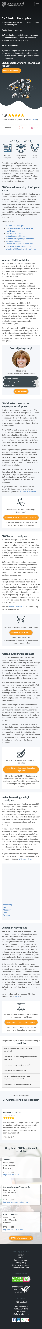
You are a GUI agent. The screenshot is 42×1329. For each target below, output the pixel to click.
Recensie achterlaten (21, 1268)
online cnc (16, 997)
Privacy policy (21, 1263)
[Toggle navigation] (37, 4)
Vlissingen (7, 910)
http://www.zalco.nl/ (11, 1175)
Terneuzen (7, 915)
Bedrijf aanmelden (21, 1260)
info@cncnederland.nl (21, 1314)
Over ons (21, 1257)
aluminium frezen (15, 607)
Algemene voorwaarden (21, 1265)
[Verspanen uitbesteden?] (21, 1008)
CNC (15, 264)
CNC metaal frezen (26, 859)
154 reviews (32, 120)
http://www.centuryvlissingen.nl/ (15, 1202)
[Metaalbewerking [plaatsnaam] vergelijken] (21, 754)
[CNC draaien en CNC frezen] (21, 503)
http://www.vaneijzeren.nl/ (13, 1230)
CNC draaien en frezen (27, 492)
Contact (21, 1255)
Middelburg (7, 905)
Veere (5, 907)
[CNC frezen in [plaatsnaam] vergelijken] (21, 621)
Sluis (5, 912)
